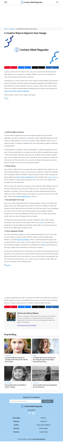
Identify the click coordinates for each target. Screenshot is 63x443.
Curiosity (11, 29)
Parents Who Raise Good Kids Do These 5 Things (15, 386)
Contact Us (43, 421)
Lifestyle (16, 421)
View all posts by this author (26, 325)
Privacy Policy (43, 428)
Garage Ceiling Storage (23, 196)
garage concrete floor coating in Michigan (16, 91)
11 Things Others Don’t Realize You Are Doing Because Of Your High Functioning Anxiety (44, 359)
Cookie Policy (43, 432)
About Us (43, 418)
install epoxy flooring (23, 240)
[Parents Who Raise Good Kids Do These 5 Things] (17, 373)
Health (16, 425)
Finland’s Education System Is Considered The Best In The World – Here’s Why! (17, 359)
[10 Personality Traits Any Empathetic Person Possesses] (45, 373)
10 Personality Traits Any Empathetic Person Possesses (45, 386)
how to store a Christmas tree (26, 177)
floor (44, 245)
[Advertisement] (31, 16)
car (31, 72)
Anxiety (35, 355)
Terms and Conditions (44, 425)
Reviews (16, 432)
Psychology (8, 355)
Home (6, 29)
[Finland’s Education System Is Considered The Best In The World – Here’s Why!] (17, 346)
